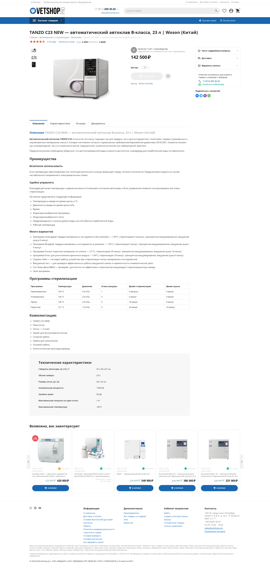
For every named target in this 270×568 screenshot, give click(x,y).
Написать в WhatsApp (213, 84)
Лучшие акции (209, 20)
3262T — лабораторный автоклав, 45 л (133, 474)
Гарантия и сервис (92, 532)
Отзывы (235, 2)
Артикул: (94, 42)
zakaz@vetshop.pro (110, 12)
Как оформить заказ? (93, 542)
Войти (167, 513)
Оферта (87, 526)
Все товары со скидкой (135, 516)
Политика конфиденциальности (98, 529)
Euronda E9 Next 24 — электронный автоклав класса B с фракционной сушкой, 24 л (177, 475)
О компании (192, 2)
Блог (126, 519)
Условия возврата (92, 535)
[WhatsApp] (209, 95)
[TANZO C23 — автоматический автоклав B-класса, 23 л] (81, 79)
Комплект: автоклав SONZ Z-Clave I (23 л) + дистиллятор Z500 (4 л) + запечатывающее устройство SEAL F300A (92, 475)
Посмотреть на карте (215, 531)
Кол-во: (134, 67)
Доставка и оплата (209, 2)
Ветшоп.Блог (229, 20)
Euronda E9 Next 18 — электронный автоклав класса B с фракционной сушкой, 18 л (219, 475)
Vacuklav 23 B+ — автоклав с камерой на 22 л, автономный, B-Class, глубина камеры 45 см (49, 475)
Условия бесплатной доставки (98, 519)
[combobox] (172, 11)
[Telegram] (201, 95)
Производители (131, 513)
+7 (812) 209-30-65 (211, 81)
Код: (78, 42)
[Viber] (205, 95)
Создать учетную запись (176, 516)
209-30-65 (105, 9)
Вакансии (128, 522)
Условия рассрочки (92, 539)
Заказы (167, 519)
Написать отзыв (66, 41)
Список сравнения (173, 526)
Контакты (224, 2)
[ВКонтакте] (197, 95)
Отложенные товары (174, 522)
